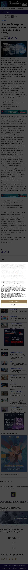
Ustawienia (14, 304)
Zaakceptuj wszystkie (14, 301)
